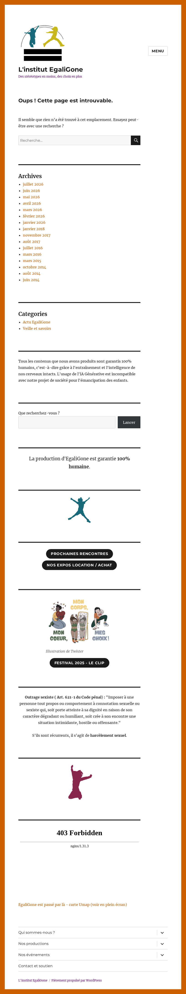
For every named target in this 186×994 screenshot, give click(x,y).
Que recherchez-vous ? (39, 413)
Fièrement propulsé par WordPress (76, 980)
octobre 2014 (34, 267)
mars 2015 (32, 260)
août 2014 (31, 273)
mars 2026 (32, 209)
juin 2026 (31, 190)
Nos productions (33, 943)
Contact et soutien (35, 966)
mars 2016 (32, 254)
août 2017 (31, 241)
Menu (158, 51)
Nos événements (34, 955)
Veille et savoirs (37, 328)
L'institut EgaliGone (50, 69)
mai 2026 (31, 197)
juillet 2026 (33, 184)
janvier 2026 (34, 222)
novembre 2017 (36, 235)
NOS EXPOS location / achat (79, 565)
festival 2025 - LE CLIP (79, 663)
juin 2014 (31, 280)
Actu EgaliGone (36, 322)
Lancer (129, 422)
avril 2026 (32, 203)
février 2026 (34, 216)
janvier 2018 (34, 229)
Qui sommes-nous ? (36, 932)
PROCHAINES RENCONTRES (79, 554)
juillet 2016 (33, 248)
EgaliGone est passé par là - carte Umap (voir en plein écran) (72, 904)
